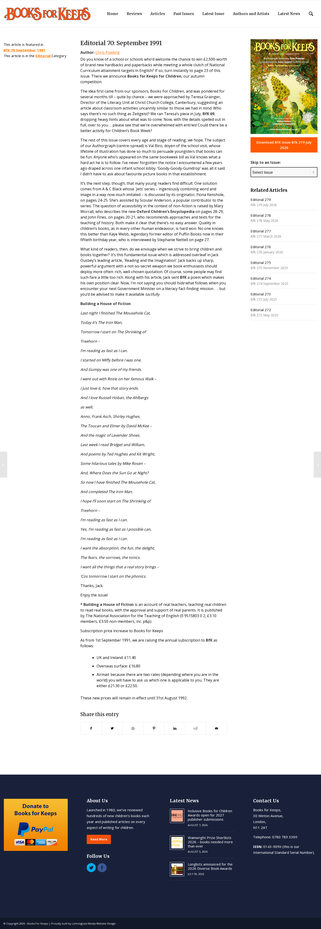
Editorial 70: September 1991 (121, 43)
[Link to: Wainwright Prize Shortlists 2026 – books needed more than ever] (177, 842)
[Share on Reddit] (195, 728)
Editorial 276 (261, 246)
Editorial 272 (261, 309)
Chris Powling (107, 52)
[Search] (311, 13)
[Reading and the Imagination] (3, 465)
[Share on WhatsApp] (133, 728)
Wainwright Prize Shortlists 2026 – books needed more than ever (210, 841)
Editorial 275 (261, 262)
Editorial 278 (261, 215)
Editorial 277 (261, 231)
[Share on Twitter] (112, 728)
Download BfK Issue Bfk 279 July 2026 (284, 145)
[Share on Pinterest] (154, 728)
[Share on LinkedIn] (174, 728)
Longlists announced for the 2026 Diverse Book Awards (210, 866)
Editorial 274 (261, 278)
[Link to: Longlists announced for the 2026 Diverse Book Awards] (177, 869)
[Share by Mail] (216, 728)
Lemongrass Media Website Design (94, 923)
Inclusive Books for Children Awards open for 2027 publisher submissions (210, 815)
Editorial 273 (261, 294)
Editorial (43, 55)
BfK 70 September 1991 (24, 50)
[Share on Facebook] (91, 728)
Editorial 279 (261, 199)
